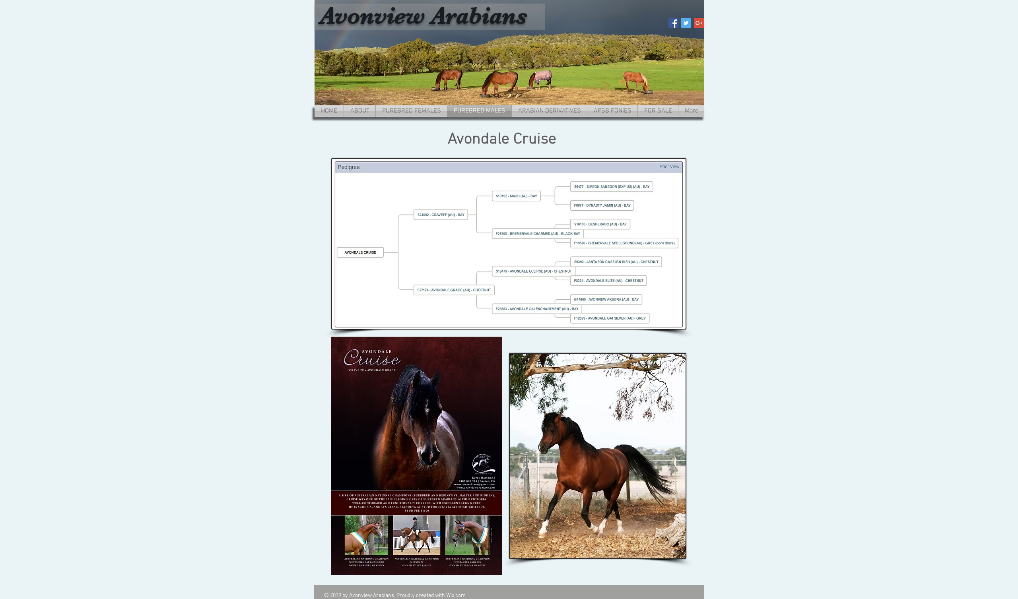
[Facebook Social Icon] (673, 23)
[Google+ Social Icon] (699, 23)
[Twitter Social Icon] (686, 23)
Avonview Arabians (423, 15)
